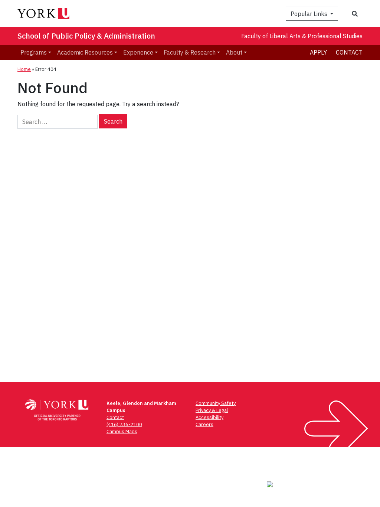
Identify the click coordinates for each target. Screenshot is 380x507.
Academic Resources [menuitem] (85, 52)
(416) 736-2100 (124, 424)
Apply (318, 52)
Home (24, 69)
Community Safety (216, 403)
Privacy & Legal (212, 410)
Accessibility (209, 417)
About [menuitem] (234, 52)
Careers (204, 424)
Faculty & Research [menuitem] (190, 52)
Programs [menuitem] (33, 52)
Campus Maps (122, 431)
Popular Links (310, 13)
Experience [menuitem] (138, 52)
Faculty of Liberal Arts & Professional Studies (302, 36)
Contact (349, 52)
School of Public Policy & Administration (86, 36)
